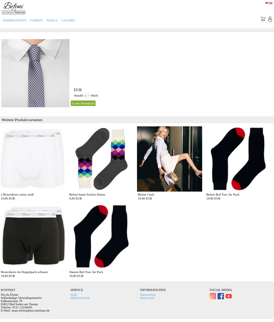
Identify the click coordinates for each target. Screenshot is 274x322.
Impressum (147, 297)
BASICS (52, 20)
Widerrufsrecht (80, 297)
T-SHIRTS (36, 20)
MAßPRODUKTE (14, 20)
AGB (73, 294)
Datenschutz (148, 294)
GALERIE (68, 20)
